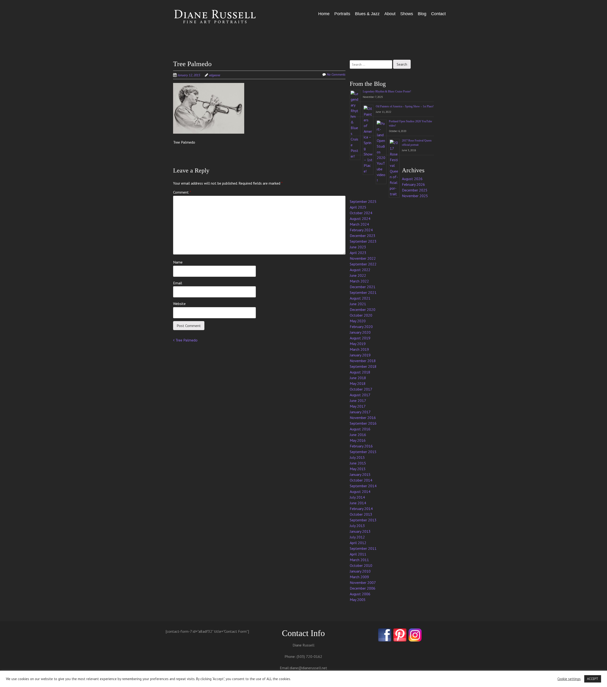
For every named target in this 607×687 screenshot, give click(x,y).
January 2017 (360, 411)
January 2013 (360, 531)
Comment (182, 192)
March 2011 (359, 559)
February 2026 (413, 184)
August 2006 (360, 593)
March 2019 (359, 349)
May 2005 (358, 599)
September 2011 (363, 548)
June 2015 (358, 463)
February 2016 (361, 446)
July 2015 (357, 457)
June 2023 (358, 247)
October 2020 (361, 315)
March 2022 (359, 281)
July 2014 (357, 497)
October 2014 (361, 480)
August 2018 (360, 372)
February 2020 (361, 326)
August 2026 (412, 178)
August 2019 (360, 338)
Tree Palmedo (186, 340)
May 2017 (358, 406)
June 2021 (358, 303)
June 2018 (358, 377)
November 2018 (363, 360)
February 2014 (361, 508)
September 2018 (363, 366)
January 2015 (360, 474)
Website (179, 303)
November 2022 (363, 258)
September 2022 (363, 264)
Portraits (342, 13)
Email (177, 283)
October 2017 (361, 389)
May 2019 (358, 343)
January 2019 (360, 355)
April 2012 (358, 542)
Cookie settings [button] (569, 679)
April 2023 (358, 252)
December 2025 (415, 190)
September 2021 (363, 292)
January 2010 (360, 571)
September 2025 (363, 201)
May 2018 (358, 383)
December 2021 (362, 286)
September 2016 (363, 423)
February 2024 (361, 229)
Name (178, 262)
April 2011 (358, 554)
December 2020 (362, 309)
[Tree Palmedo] (208, 108)
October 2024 (361, 212)
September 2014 (363, 485)
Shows (406, 13)
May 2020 (358, 320)
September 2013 (363, 520)
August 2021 (360, 298)
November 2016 (363, 417)
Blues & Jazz (367, 13)
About (389, 13)
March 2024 (359, 224)
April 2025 (358, 207)
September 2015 (363, 451)
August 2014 (360, 491)
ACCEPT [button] (592, 679)
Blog (422, 13)
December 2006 (362, 588)
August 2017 (360, 394)
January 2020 (360, 332)
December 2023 (362, 235)
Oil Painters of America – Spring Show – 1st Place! (405, 106)
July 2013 (357, 525)
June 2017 (358, 400)
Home (324, 13)
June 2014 (358, 502)
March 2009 (359, 576)
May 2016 (358, 440)
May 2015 (358, 468)
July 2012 (357, 537)
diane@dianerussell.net (308, 667)
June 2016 (358, 434)
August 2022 (360, 269)
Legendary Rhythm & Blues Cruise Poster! (387, 91)
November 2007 (363, 582)
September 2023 (363, 241)
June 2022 (358, 275)
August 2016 (360, 429)
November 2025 (415, 195)
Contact (438, 13)
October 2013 (361, 514)
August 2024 (360, 218)
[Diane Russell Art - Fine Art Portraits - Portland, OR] (208, 17)
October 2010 (361, 565)
